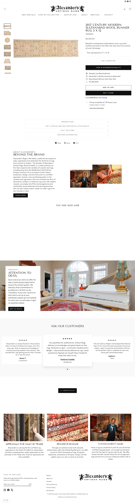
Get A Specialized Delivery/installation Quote (67, 126)
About (84, 15)
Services (95, 15)
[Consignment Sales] (110, 427)
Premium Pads (67, 122)
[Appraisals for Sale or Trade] (24, 427)
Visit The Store (67, 130)
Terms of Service (51, 484)
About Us (49, 478)
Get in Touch (16, 309)
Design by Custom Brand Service (67, 497)
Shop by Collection (49, 15)
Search (48, 475)
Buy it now (108, 93)
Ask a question (108, 61)
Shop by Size (70, 15)
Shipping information (68, 135)
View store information (97, 108)
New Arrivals (29, 15)
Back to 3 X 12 (68, 390)
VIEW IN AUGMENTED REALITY (108, 67)
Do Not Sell (50, 490)
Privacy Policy (50, 487)
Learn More (20, 195)
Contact (108, 15)
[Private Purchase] (67, 427)
